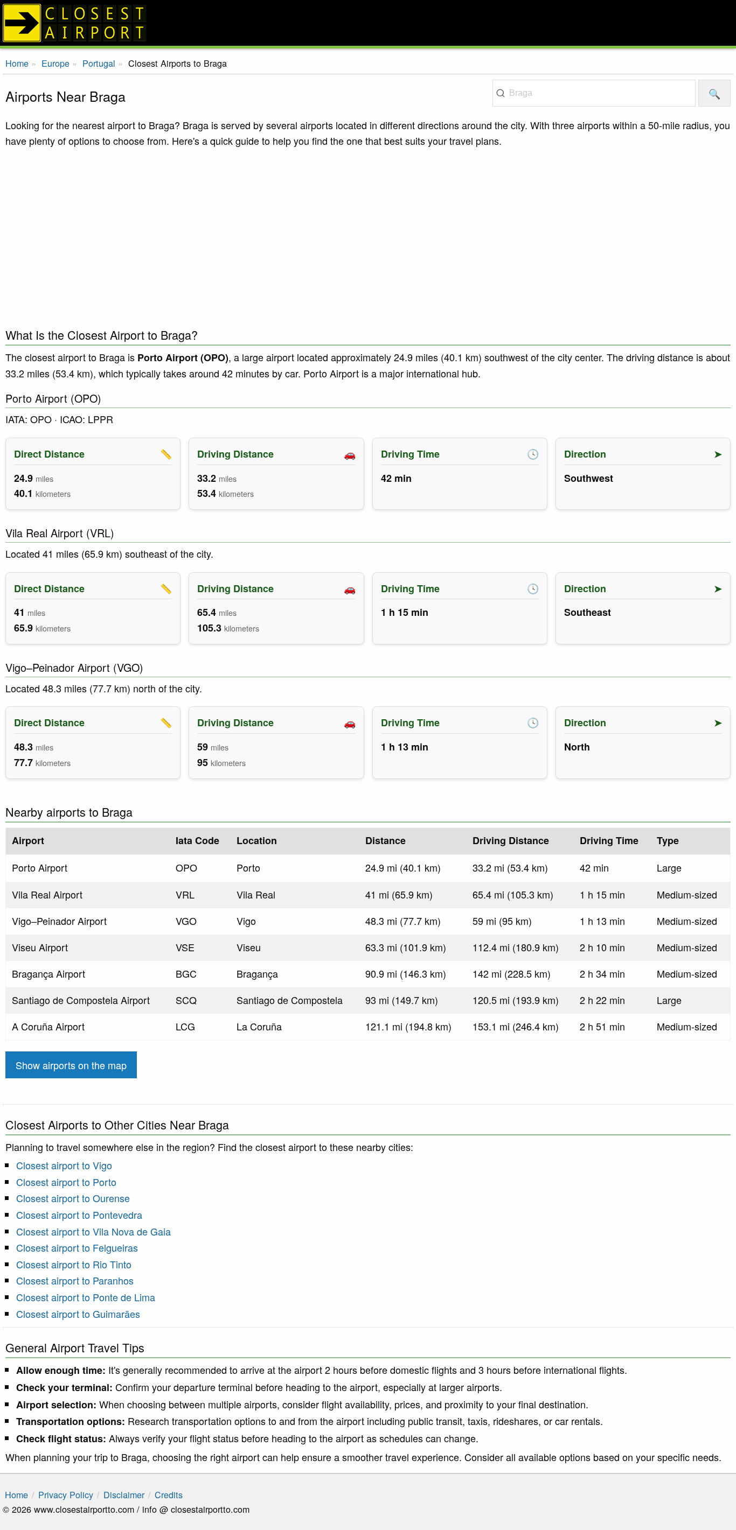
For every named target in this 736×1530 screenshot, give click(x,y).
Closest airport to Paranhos (75, 1280)
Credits (169, 1494)
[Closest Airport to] (368, 23)
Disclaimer (123, 1494)
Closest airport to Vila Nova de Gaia (93, 1231)
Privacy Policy (65, 1494)
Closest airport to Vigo (64, 1165)
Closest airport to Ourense (73, 1198)
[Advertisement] (368, 234)
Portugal (98, 63)
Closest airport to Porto (66, 1182)
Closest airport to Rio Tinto (73, 1264)
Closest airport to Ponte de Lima (85, 1297)
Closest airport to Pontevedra (79, 1215)
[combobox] (594, 93)
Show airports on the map (71, 1065)
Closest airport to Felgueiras (77, 1247)
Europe (55, 63)
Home (17, 63)
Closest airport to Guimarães (78, 1314)
